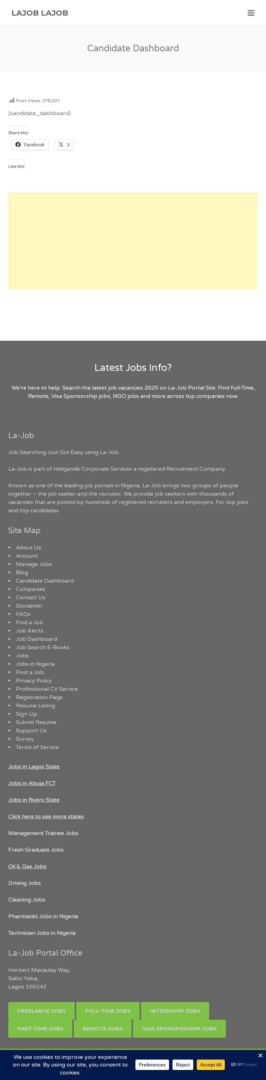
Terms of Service (37, 747)
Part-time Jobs (40, 1028)
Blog (22, 572)
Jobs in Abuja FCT (32, 783)
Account (27, 555)
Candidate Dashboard (45, 580)
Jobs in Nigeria (35, 664)
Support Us (31, 730)
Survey (25, 738)
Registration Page (39, 697)
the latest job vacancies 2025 (120, 387)
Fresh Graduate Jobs (36, 849)
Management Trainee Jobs (43, 833)
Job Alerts (29, 630)
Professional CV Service (47, 689)
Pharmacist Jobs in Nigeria (43, 916)
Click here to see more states (46, 816)
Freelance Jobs (41, 1011)
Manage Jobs (34, 564)
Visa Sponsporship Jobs (179, 1028)
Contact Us (30, 597)
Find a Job (29, 622)
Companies (30, 589)
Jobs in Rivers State (34, 799)
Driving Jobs (24, 883)
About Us (28, 547)
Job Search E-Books (43, 647)
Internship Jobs (175, 1011)
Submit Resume (36, 722)
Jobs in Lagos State (34, 766)
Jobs (22, 655)
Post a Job (30, 672)
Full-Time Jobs (108, 1011)
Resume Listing (35, 705)
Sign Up (26, 714)
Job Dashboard (36, 639)
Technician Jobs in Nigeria (42, 933)
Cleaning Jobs (26, 899)
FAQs (23, 614)
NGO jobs (126, 396)
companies (210, 396)
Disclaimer (29, 605)
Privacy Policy (34, 680)
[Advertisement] (133, 240)
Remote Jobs (103, 1028)
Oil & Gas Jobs (27, 866)
